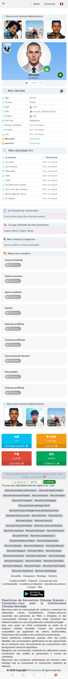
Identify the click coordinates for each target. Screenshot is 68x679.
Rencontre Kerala (20, 535)
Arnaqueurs (29, 576)
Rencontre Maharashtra (47, 541)
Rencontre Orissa (53, 551)
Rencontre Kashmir (55, 530)
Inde (35, 107)
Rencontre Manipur (13, 546)
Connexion (49, 4)
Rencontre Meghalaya (34, 546)
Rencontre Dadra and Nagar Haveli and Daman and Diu (34, 510)
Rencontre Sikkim (33, 561)
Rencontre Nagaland (16, 551)
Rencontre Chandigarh (22, 500)
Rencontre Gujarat (24, 520)
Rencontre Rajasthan (14, 561)
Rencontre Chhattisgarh (45, 500)
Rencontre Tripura (32, 566)
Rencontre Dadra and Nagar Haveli (34, 505)
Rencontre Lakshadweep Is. (43, 535)
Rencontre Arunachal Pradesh (16, 495)
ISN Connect (34, 670)
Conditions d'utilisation (30, 584)
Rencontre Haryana (43, 520)
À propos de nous (48, 580)
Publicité (32, 580)
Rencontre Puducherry (36, 556)
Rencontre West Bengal (45, 571)
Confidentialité (9, 584)
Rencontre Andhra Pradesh (51, 490)
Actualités (16, 576)
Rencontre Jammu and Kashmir (48, 525)
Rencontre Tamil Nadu (53, 561)
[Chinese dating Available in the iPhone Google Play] (34, 592)
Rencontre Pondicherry (13, 556)
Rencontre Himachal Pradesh (19, 525)
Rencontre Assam (40, 495)
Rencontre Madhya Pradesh (22, 541)
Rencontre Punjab (57, 556)
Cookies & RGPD (17, 580)
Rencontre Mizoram (55, 546)
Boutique (41, 576)
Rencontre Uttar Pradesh (54, 566)
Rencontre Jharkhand (13, 530)
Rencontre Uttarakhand (22, 571)
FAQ (40, 587)
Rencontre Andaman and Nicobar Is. (21, 490)
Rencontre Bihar (57, 495)
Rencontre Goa (55, 515)
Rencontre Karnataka (35, 530)
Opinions (52, 576)
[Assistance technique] (55, 675)
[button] (3, 3)
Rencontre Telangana (12, 566)
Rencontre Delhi (39, 515)
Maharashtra (49, 111)
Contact (32, 587)
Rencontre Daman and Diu (17, 515)
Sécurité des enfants (55, 584)
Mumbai (36, 111)
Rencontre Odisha (35, 551)
